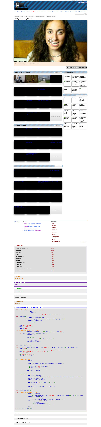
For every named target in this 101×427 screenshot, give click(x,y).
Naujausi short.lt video (19, 16)
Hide (41, 307)
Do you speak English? (82, 2)
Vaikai (18, 11)
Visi (15, 11)
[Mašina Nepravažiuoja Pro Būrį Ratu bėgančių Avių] (75, 113)
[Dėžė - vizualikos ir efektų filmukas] (82, 77)
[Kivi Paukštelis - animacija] (67, 106)
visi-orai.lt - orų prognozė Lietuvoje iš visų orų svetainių (76, 0)
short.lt (83, 242)
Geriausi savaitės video (40, 16)
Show (26, 414)
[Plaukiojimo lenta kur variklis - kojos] (67, 83)
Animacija (43, 11)
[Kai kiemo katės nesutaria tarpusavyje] (75, 83)
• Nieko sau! (16, 70)
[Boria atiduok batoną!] (67, 89)
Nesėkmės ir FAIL (73, 11)
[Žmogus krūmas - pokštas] (82, 125)
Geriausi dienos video (29, 16)
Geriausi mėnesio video (51, 16)
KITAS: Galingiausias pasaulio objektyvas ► (77, 67)
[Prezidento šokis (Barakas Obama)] (67, 112)
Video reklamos (55, 11)
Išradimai (49, 11)
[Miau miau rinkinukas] (67, 118)
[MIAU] (65, 98)
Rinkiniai (67, 11)
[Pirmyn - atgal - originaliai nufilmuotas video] (75, 77)
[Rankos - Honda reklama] (67, 76)
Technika (62, 11)
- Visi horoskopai (30, 229)
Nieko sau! (33, 11)
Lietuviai (38, 11)
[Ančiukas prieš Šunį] (75, 118)
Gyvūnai (23, 11)
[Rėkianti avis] (82, 88)
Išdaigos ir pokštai (82, 11)
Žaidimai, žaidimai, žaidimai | (32, 230)
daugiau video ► (58, 72)
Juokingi (27, 11)
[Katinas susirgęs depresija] (75, 106)
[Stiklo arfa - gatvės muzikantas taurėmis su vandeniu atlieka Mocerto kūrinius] (82, 85)
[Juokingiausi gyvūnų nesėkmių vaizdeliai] (82, 119)
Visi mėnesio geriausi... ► (81, 95)
